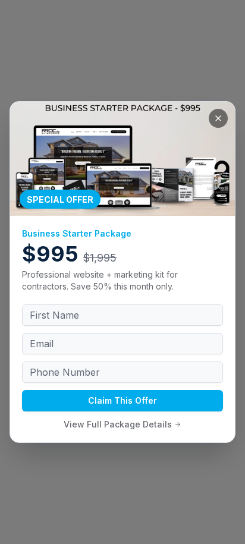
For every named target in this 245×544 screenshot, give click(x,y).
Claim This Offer (122, 400)
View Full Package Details (118, 424)
